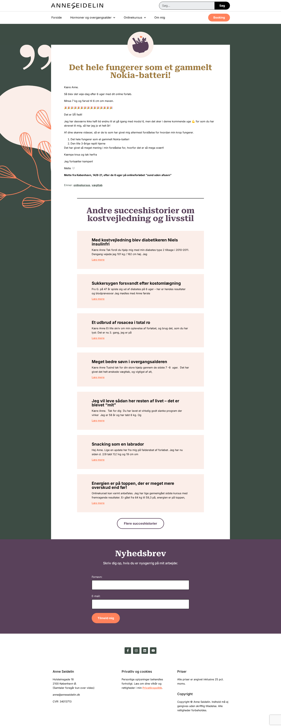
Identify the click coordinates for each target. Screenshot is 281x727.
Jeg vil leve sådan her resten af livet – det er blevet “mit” (135, 402)
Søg (222, 5)
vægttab (97, 185)
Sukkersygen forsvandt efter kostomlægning (136, 283)
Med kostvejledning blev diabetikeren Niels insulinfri (135, 242)
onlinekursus (82, 185)
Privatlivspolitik (152, 687)
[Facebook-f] (128, 650)
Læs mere (98, 259)
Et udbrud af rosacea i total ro (121, 322)
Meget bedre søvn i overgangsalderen (129, 361)
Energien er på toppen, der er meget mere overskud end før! (133, 485)
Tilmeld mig (106, 618)
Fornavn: (97, 577)
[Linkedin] (144, 650)
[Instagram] (136, 650)
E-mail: (96, 596)
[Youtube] (153, 650)
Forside (56, 17)
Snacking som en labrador (118, 444)
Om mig (159, 17)
